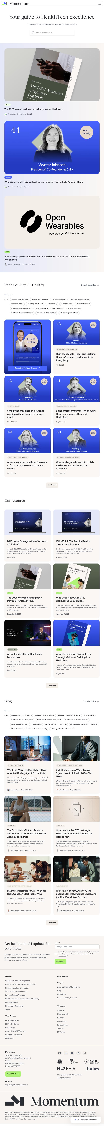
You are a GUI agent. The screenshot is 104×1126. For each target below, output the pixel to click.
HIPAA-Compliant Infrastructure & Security (22, 999)
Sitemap (60, 1028)
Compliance (62, 1021)
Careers (60, 1018)
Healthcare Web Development (17, 981)
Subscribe (60, 961)
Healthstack (10, 1028)
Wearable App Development (16, 992)
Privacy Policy (62, 1025)
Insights (60, 982)
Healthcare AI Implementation (17, 988)
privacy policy (62, 956)
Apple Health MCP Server (15, 1031)
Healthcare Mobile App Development (20, 984)
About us (60, 1010)
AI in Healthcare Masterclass (68, 987)
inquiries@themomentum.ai (16, 1085)
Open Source (10, 1016)
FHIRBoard (9, 1038)
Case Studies (62, 976)
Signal (7, 1009)
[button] (99, 3)
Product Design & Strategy (15, 995)
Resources (61, 994)
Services (8, 976)
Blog (59, 991)
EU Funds (61, 1032)
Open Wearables (12, 1020)
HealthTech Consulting (14, 1006)
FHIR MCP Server (12, 1024)
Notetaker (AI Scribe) (13, 1035)
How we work (62, 1014)
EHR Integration (11, 1002)
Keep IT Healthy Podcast (67, 998)
